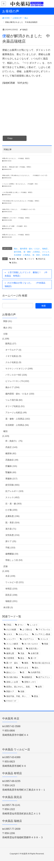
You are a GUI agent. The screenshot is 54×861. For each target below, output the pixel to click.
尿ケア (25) (10, 541)
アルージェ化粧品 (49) (16, 412)
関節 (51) (7, 321)
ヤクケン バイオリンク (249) (19, 368)
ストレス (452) (12, 497)
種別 (5, 431)
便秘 (21, 259)
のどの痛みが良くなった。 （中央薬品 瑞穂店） (26, 284)
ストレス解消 (12, 644)
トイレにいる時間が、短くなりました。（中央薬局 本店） (20, 184)
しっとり (34, 625)
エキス (9, 634)
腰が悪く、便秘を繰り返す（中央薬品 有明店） (17, 167)
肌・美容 (36, 255)
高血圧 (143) (11, 447)
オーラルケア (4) (13, 350)
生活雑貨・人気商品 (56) (17, 425)
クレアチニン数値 (42, 634)
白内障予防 (35, 672)
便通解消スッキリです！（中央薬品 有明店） (16, 218)
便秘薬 (19, 648)
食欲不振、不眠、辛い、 (17, 696)
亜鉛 (8, 648)
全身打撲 (34, 653)
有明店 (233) (11, 588)
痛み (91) (7, 327)
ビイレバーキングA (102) (17, 381)
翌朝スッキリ (30, 682)
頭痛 (22, 691)
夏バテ (33, 658)
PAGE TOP (49, 832)
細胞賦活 (28, 677)
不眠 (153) (10, 547)
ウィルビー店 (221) (14, 582)
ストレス (45, 252)
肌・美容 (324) (12, 522)
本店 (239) (10, 576)
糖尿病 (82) (10, 453)
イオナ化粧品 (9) (13, 356)
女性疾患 (45, 255)
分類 (5, 334)
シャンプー (11, 639)
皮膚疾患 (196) (12, 516)
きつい (20, 625)
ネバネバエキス (31, 644)
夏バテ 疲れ (12, 663)
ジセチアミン (28, 639)
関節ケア (10, 691)
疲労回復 (17, 252)
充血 (22, 653)
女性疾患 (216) (12, 535)
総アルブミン (44, 677)
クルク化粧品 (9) (13, 362)
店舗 (5, 566)
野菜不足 (41, 259)
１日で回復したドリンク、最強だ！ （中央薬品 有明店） (26, 274)
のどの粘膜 (11, 629)
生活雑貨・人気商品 (22, 255)
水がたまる (23, 668)
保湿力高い (33, 648)
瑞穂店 (45, 249)
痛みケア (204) (12, 387)
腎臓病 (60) (10, 472)
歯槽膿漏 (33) (11, 554)
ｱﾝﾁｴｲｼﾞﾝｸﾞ (11, 701)
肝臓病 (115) (11, 466)
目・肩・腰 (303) (13, 503)
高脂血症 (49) (11, 460)
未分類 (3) (8, 607)
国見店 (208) (11, 595)
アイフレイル (44, 629)
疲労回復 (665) (12, 485)
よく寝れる (27, 629)
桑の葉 (9, 668)
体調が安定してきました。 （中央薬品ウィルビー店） (19, 209)
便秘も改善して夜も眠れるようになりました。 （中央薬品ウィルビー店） (25, 175)
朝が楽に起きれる (42, 663)
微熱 (26, 663)
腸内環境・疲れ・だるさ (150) (19, 394)
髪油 (36, 696)
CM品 (8, 625)
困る (22, 658)
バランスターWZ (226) (16, 375)
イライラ (30, 259)
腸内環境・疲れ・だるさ (30, 249)
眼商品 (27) (10, 343)
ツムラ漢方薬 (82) (13, 400)
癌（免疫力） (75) (13, 441)
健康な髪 (10, 653)
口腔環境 (10, 658)
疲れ (36, 668)
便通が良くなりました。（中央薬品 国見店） (16, 158)
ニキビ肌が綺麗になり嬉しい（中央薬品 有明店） (17, 192)
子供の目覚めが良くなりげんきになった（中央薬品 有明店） (21, 201)
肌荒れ (14, 263)
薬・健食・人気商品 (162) (17, 419)
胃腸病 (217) (11, 478)
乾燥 (46, 644)
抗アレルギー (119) (14, 491)
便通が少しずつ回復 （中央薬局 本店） (15, 226)
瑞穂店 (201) (11, 601)
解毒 (13, 259)
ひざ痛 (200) (11, 510)
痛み (16, 249)
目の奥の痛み (12, 677)
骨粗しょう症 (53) (13, 560)
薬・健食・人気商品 (32, 252)
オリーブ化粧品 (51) (15, 406)
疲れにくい (11, 672)
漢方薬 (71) (10, 529)
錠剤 (40, 687)
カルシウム (23, 634)
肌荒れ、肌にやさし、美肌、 (19, 687)
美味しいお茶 (12, 682)
